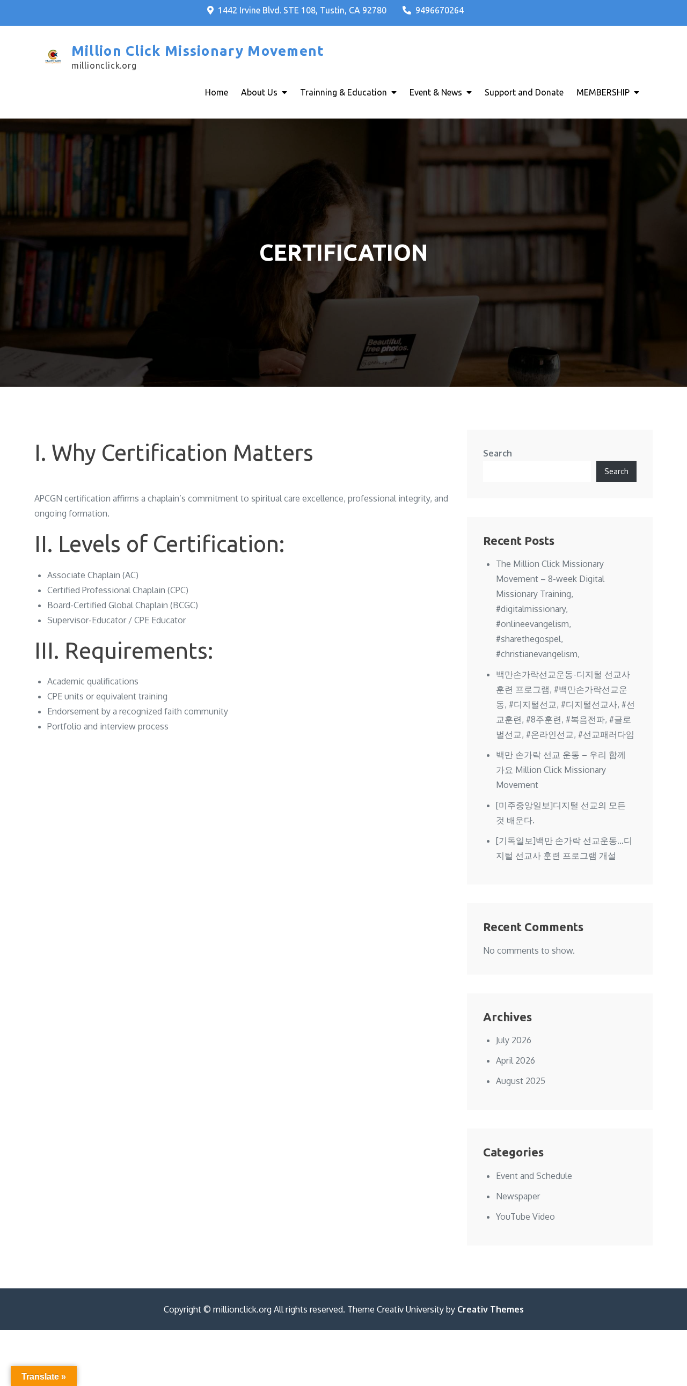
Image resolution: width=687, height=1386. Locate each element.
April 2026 (515, 1060)
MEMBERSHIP (603, 92)
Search (497, 453)
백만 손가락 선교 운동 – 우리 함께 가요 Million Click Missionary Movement (561, 769)
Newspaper (518, 1196)
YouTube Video (525, 1216)
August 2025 (520, 1080)
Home (216, 92)
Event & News (436, 92)
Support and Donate (524, 92)
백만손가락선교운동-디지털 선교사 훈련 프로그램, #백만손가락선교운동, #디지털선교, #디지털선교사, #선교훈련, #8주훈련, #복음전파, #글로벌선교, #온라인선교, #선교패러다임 (565, 704)
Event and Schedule (534, 1175)
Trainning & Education (343, 92)
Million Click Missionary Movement (198, 50)
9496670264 (439, 10)
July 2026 (513, 1040)
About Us (259, 92)
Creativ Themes (490, 1309)
